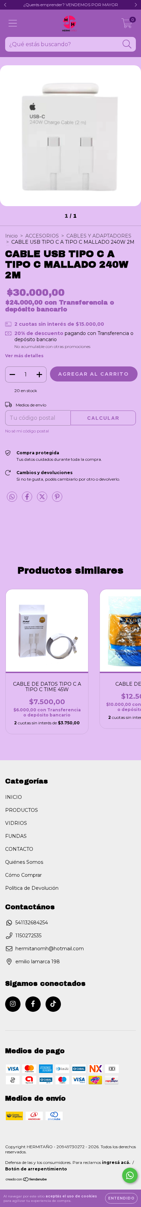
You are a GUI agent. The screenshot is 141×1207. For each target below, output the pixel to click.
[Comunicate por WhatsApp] (130, 1175)
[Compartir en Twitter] (43, 499)
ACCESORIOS (42, 236)
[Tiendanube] (26, 1180)
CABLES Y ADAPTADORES (98, 236)
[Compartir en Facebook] (28, 499)
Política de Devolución (32, 888)
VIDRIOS (16, 823)
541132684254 (31, 923)
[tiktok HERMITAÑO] (53, 1004)
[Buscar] (127, 44)
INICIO (13, 797)
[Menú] (13, 23)
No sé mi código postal (27, 430)
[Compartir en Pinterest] (57, 499)
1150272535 (28, 936)
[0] (126, 25)
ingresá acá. (116, 1162)
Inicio (11, 236)
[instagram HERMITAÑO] (13, 1004)
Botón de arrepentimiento (36, 1168)
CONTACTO (19, 849)
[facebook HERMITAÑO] (33, 1004)
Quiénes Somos (24, 862)
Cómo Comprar (23, 875)
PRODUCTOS (21, 810)
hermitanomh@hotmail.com (49, 949)
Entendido (121, 1198)
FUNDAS (16, 836)
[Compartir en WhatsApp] (12, 497)
